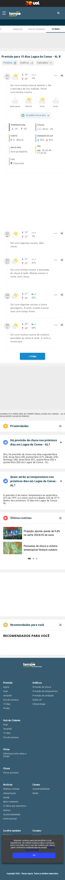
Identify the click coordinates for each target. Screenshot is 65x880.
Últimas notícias (11, 789)
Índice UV (37, 700)
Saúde (6, 797)
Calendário (42, 62)
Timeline (7, 62)
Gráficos (24, 62)
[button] (29, 558)
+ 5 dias (32, 356)
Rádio (35, 793)
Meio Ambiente (10, 801)
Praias (6, 708)
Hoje (5, 691)
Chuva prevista (10, 772)
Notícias (7, 784)
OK (34, 855)
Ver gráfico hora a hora (36, 115)
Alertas (6, 810)
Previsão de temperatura (45, 691)
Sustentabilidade (11, 814)
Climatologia (38, 704)
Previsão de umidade (43, 695)
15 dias (55, 29)
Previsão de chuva (41, 687)
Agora (6, 687)
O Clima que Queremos (14, 806)
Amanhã (18, 29)
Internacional (10, 818)
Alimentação (9, 793)
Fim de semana (36, 29)
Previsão (8, 682)
